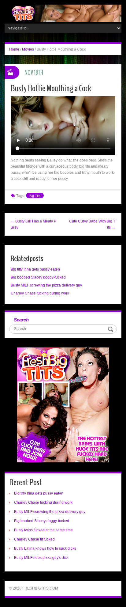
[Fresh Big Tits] (63, 13)
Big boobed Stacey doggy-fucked (38, 277)
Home (14, 49)
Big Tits (34, 196)
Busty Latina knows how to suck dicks (45, 548)
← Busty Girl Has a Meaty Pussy (33, 224)
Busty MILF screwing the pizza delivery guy (46, 285)
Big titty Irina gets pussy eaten (35, 269)
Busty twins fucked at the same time (43, 530)
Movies (28, 49)
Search (21, 319)
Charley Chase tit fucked (34, 539)
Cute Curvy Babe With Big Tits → (92, 224)
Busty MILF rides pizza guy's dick (41, 558)
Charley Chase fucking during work (40, 293)
